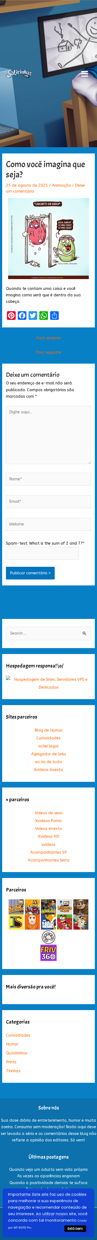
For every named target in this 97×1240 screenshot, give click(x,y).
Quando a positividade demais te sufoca (48, 1183)
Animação (61, 185)
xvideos (48, 844)
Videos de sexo (49, 813)
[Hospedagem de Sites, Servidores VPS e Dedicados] (48, 683)
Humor (12, 1044)
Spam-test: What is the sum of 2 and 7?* (45, 543)
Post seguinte (48, 352)
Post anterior (48, 338)
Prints (11, 1062)
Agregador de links (48, 754)
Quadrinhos (16, 1053)
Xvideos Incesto (48, 770)
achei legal (48, 746)
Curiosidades (48, 738)
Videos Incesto (48, 828)
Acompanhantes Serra (49, 860)
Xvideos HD (48, 836)
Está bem (75, 1228)
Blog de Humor (48, 730)
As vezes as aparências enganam (48, 1176)
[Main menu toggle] (85, 74)
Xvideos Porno (48, 821)
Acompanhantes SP (48, 852)
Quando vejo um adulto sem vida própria (48, 1169)
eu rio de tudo (48, 762)
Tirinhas (13, 1071)
